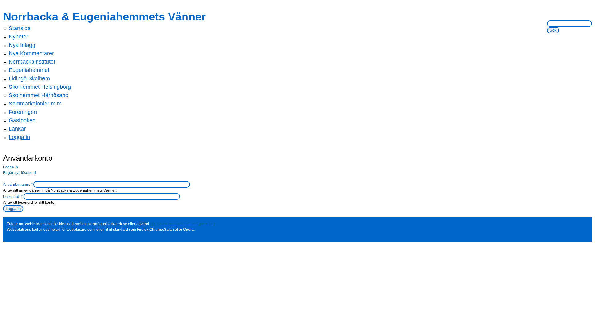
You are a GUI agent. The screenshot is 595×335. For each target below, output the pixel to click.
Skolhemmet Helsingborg (40, 87)
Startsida (20, 28)
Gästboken (22, 120)
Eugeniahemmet (29, 70)
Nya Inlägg (22, 45)
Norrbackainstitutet (32, 62)
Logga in (19, 137)
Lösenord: (13, 196)
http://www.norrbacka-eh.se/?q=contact (182, 224)
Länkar (17, 129)
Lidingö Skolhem (29, 78)
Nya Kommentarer (31, 53)
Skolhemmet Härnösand (38, 95)
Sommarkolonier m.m (35, 103)
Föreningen (23, 112)
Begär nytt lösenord (19, 173)
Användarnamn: (18, 184)
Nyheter (18, 37)
